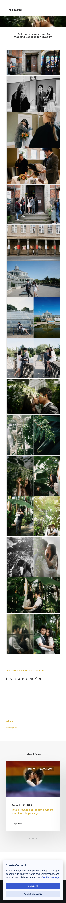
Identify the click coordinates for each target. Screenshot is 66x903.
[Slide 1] (29, 838)
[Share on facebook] (6, 679)
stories (31, 769)
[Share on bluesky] (31, 679)
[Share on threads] (15, 679)
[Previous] (17, 860)
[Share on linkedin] (23, 679)
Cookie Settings (50, 877)
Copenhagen (46, 769)
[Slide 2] (33, 838)
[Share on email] (40, 679)
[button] (58, 8)
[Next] (49, 860)
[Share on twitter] (11, 679)
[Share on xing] (36, 679)
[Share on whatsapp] (27, 679)
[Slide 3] (36, 838)
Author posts (11, 728)
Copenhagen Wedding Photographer (26, 670)
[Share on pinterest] (19, 679)
